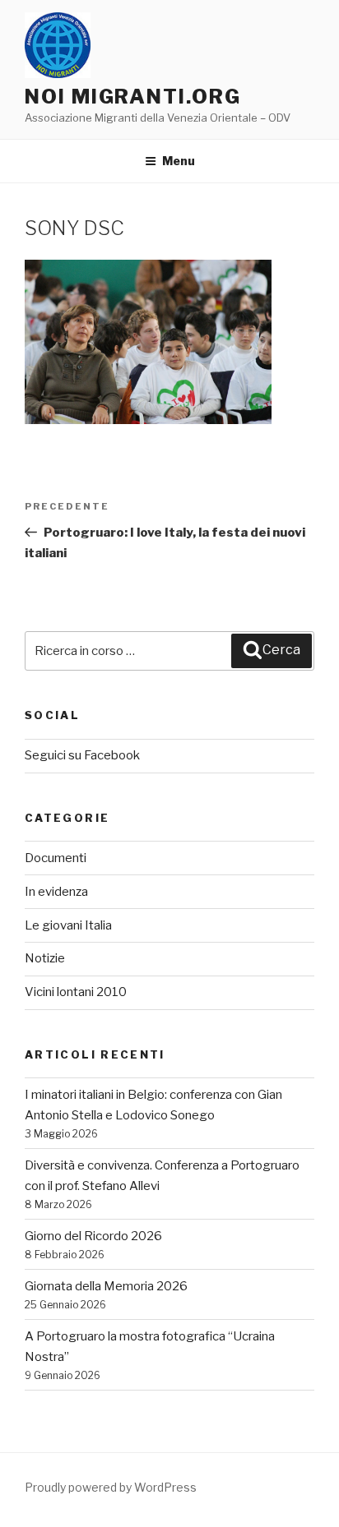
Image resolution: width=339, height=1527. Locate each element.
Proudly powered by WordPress (111, 1487)
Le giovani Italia (68, 925)
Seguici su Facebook (82, 755)
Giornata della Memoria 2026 (106, 1286)
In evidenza (56, 891)
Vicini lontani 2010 (76, 992)
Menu (178, 161)
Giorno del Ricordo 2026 (93, 1236)
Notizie (45, 958)
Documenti (55, 858)
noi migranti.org (133, 96)
